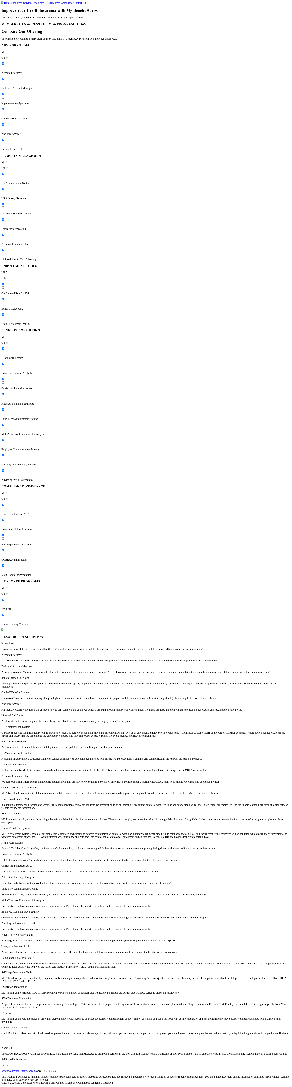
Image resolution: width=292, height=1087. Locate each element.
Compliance (67, 2)
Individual (27, 2)
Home (7, 2)
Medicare (39, 2)
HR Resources (52, 2)
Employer (16, 2)
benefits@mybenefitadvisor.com (18, 1070)
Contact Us (80, 2)
